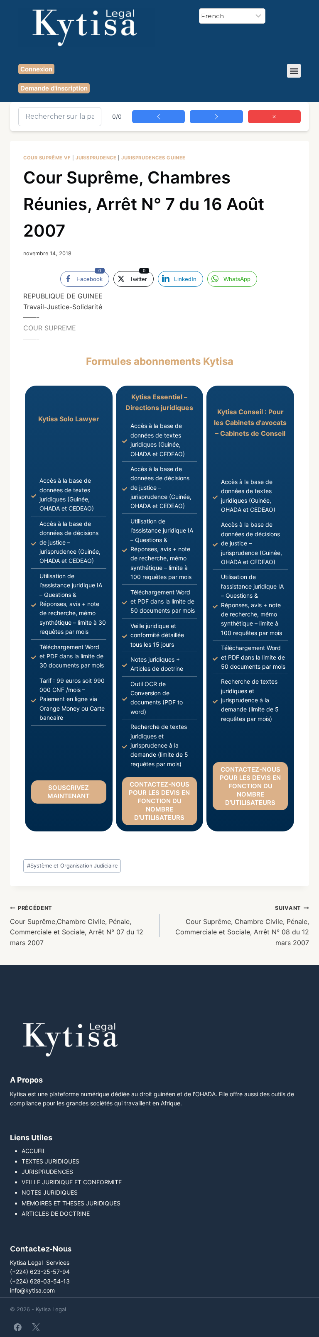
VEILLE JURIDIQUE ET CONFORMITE (72, 1181)
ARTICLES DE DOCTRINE (56, 1213)
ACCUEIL (34, 1150)
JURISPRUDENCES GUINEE (153, 158)
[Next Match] (216, 116)
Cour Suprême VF (47, 158)
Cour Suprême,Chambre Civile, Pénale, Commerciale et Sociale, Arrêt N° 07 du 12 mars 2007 (76, 926)
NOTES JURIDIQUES (50, 1192)
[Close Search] (274, 116)
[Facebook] (18, 1327)
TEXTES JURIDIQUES (50, 1161)
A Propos (26, 1079)
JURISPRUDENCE (96, 158)
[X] (36, 1327)
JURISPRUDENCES (47, 1171)
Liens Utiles (31, 1137)
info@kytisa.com (32, 1290)
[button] (294, 71)
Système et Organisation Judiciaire (72, 866)
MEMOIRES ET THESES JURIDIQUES (71, 1203)
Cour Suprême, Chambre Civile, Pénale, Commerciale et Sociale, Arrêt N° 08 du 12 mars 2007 (242, 926)
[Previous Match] (158, 116)
